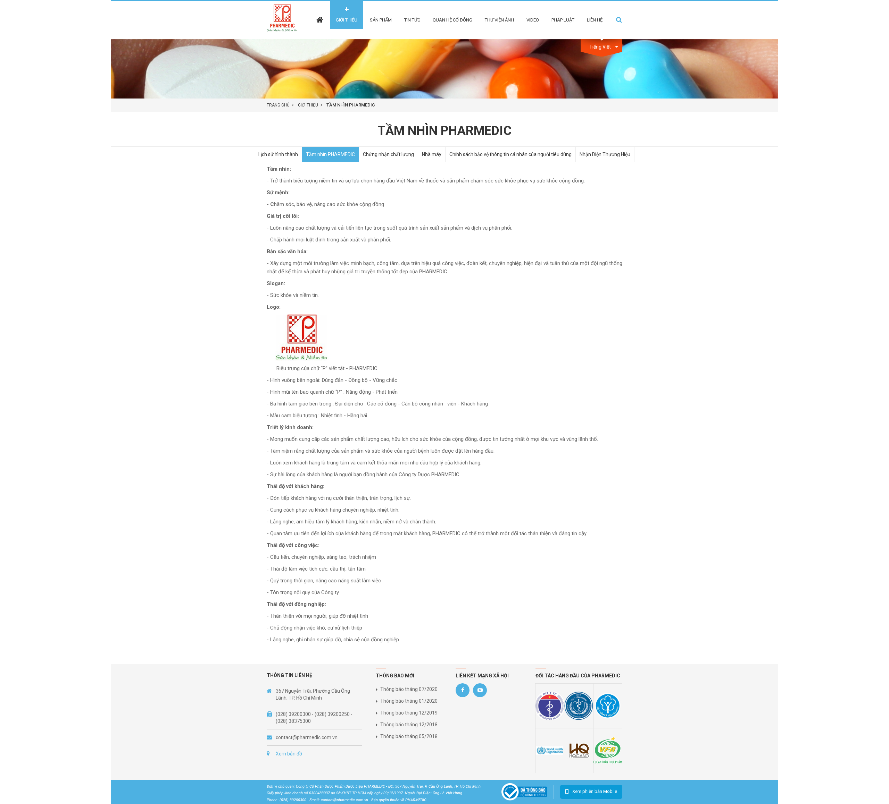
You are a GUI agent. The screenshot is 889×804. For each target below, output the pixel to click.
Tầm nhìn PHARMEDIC (330, 154)
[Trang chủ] (319, 15)
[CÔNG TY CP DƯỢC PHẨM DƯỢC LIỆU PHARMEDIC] (284, 20)
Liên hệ (595, 20)
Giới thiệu (346, 20)
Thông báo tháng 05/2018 (409, 736)
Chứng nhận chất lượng (388, 154)
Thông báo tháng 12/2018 (409, 724)
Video (532, 20)
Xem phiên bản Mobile (594, 791)
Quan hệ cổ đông (452, 20)
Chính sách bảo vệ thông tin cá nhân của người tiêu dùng (510, 154)
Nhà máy (431, 154)
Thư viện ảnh (499, 20)
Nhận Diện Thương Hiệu (605, 154)
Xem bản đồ (289, 753)
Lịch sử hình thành (278, 154)
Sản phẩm (381, 20)
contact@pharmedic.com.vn (307, 737)
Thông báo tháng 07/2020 (409, 689)
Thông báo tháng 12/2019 (409, 713)
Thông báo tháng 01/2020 (409, 701)
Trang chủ (278, 105)
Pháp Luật (562, 20)
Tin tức (412, 20)
